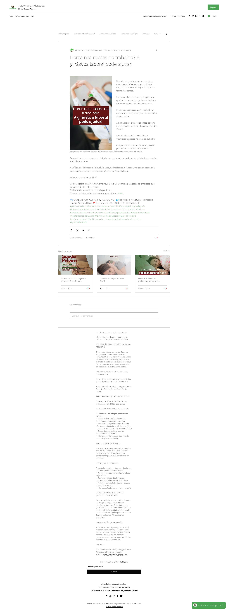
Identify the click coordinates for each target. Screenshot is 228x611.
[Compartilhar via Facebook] (71, 230)
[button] (167, 34)
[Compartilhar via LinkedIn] (83, 230)
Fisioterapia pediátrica (108, 34)
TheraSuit (145, 34)
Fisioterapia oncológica (129, 34)
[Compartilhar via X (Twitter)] (77, 230)
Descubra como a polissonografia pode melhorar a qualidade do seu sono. (152, 279)
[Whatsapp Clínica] (193, 16)
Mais (155, 34)
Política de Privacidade (114, 607)
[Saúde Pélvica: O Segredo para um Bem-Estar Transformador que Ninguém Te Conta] (75, 265)
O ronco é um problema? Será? (112, 279)
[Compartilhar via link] (89, 230)
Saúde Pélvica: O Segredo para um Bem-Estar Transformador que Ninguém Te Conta (75, 279)
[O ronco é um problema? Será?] (114, 265)
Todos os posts (63, 34)
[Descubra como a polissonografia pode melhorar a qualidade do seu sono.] (152, 265)
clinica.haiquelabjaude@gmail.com (155, 16)
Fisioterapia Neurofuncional (84, 34)
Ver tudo (167, 251)
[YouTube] (203, 16)
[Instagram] (196, 16)
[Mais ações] (156, 50)
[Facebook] (200, 16)
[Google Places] (189, 16)
